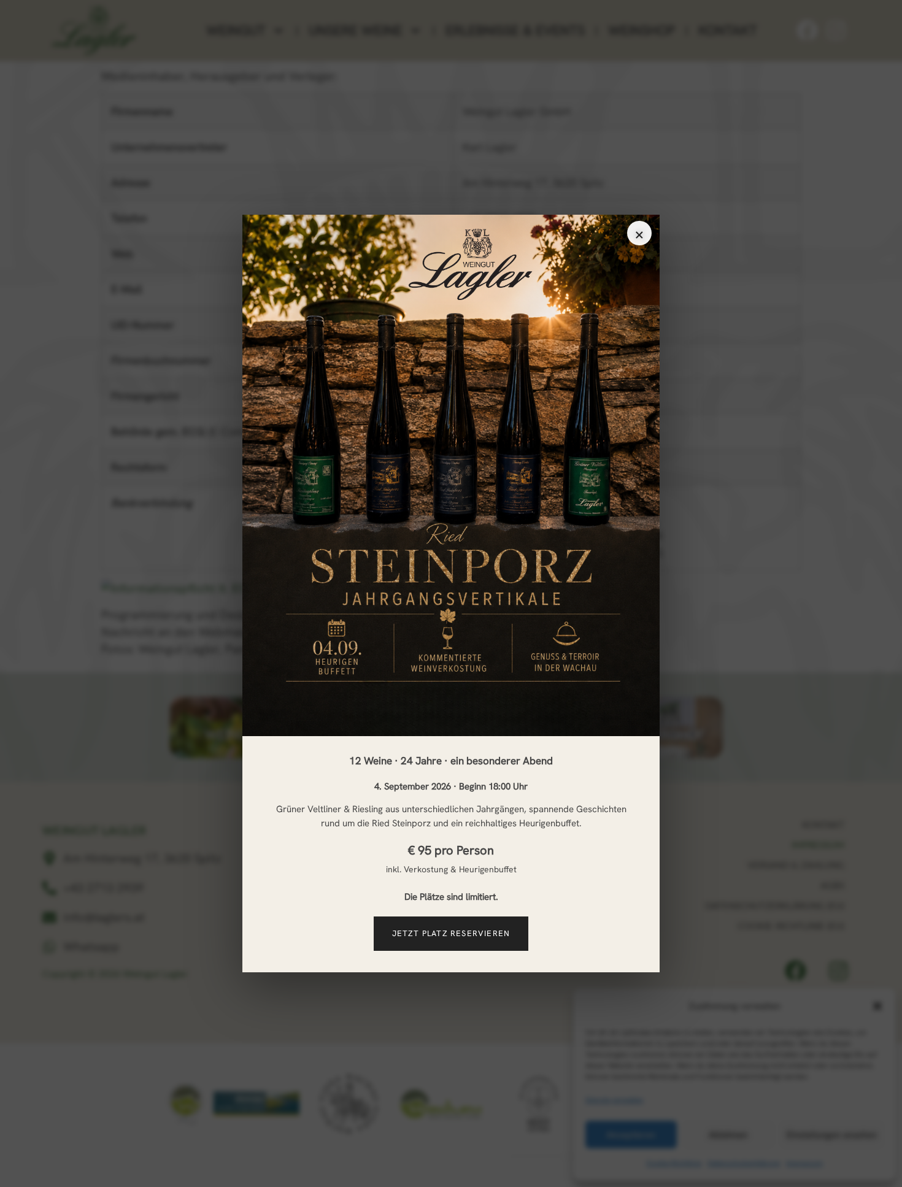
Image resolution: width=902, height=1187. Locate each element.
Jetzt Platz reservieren (451, 933)
